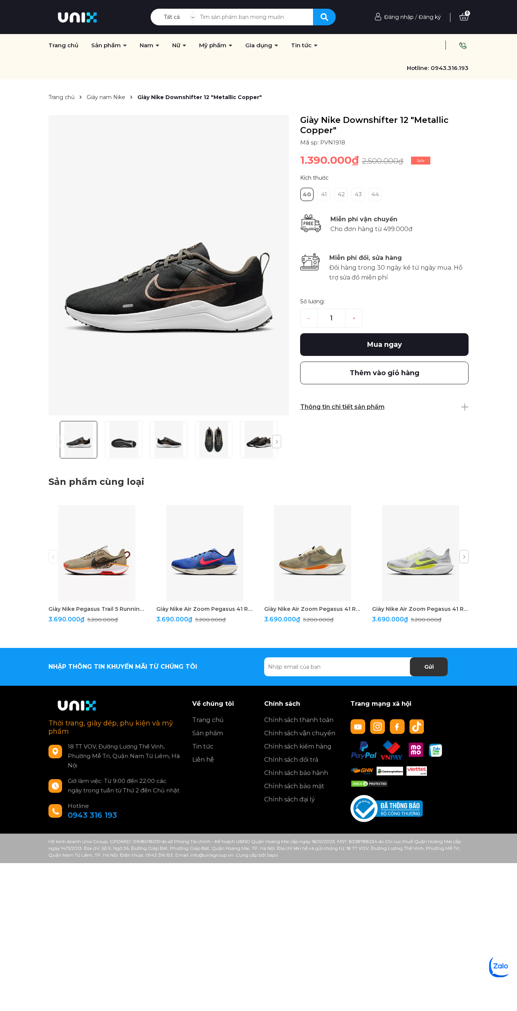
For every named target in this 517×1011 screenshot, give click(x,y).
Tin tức (302, 45)
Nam (147, 45)
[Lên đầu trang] (503, 997)
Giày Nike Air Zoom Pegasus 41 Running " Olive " (312, 609)
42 (341, 194)
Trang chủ (63, 45)
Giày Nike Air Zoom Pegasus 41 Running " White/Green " (420, 609)
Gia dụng (259, 45)
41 (324, 194)
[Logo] (77, 16)
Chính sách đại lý (289, 799)
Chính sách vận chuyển (299, 733)
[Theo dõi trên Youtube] (358, 726)
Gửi (429, 666)
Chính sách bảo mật (294, 786)
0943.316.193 (450, 67)
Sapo (272, 855)
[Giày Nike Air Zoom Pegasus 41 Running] (204, 553)
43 (358, 194)
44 (375, 194)
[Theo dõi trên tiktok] (418, 726)
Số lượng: (312, 301)
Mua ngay (384, 344)
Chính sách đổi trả (291, 759)
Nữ (177, 45)
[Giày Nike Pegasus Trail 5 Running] (96, 553)
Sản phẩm (106, 45)
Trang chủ (208, 720)
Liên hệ (203, 759)
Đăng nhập (399, 17)
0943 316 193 (92, 815)
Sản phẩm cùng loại (96, 481)
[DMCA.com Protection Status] (369, 783)
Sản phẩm (207, 733)
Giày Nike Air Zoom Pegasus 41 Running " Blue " (204, 609)
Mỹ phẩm (213, 45)
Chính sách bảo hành (296, 772)
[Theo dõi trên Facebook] (398, 726)
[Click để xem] (168, 265)
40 (307, 194)
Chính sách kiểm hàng (298, 746)
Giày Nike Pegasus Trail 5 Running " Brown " (96, 609)
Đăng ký (430, 17)
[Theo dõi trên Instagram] (378, 726)
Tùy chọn (96, 595)
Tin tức (202, 746)
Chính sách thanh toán (298, 720)
